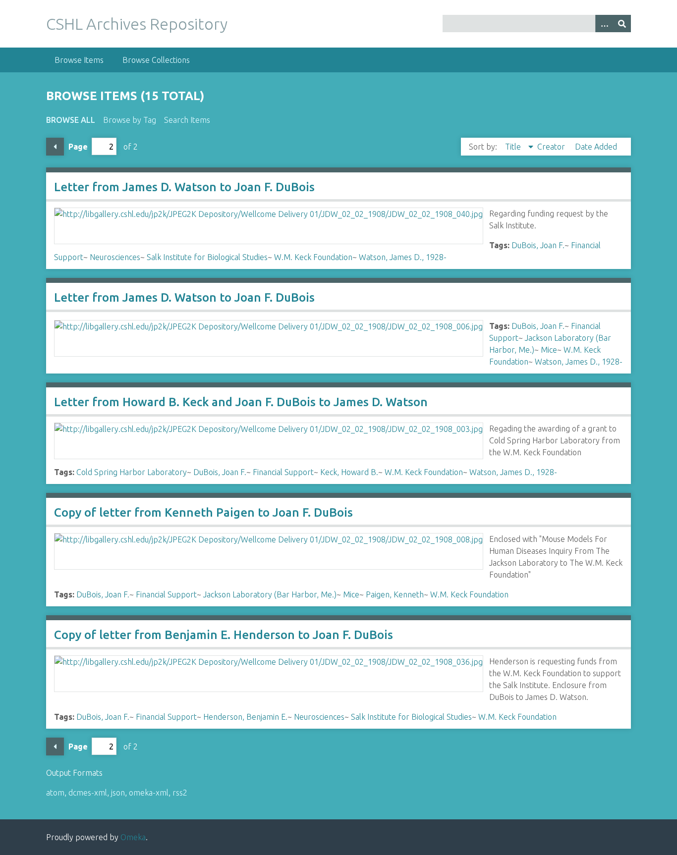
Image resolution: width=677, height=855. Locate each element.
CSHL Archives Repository (136, 24)
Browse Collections (156, 59)
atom (55, 792)
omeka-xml (149, 792)
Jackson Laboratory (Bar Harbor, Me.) (270, 594)
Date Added (596, 146)
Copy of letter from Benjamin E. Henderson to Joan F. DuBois (223, 634)
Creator (552, 146)
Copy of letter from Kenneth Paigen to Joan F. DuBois (203, 512)
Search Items (187, 119)
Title (514, 146)
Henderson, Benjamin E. (245, 716)
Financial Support (283, 472)
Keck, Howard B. (349, 472)
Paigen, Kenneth (395, 594)
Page (78, 146)
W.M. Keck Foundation (313, 257)
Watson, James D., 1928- (403, 257)
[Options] (604, 23)
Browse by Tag (129, 119)
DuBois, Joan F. (537, 245)
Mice (549, 349)
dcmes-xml (87, 792)
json (118, 792)
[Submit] (622, 23)
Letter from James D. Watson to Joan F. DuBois (184, 187)
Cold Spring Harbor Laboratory (131, 472)
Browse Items (79, 59)
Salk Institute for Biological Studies (207, 257)
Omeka (133, 837)
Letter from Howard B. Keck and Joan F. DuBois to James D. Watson (241, 402)
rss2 (179, 792)
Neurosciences (115, 257)
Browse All (70, 119)
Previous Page (55, 147)
